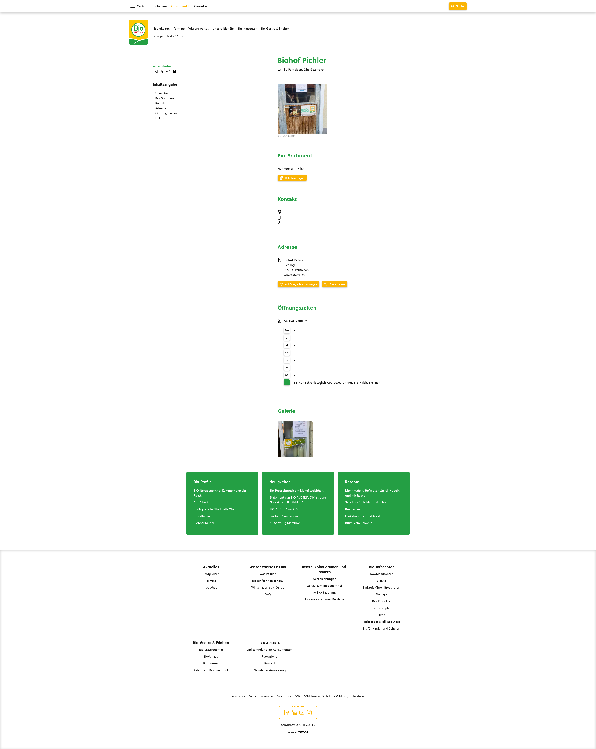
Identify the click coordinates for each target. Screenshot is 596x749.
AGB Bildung (340, 696)
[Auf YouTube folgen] (301, 712)
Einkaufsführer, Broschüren (381, 587)
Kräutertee (352, 509)
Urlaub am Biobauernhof (211, 670)
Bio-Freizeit (211, 663)
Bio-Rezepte (381, 608)
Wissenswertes (198, 29)
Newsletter (358, 696)
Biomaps (158, 36)
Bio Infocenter (247, 29)
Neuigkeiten (161, 29)
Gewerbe (200, 6)
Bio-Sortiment (165, 98)
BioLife (381, 581)
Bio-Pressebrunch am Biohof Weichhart (296, 491)
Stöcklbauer (202, 516)
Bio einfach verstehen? (267, 581)
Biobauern (160, 6)
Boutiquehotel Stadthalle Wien (215, 509)
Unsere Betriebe (324, 599)
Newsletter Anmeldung (270, 670)
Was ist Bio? (268, 574)
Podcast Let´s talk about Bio (381, 622)
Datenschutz (283, 696)
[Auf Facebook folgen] (287, 712)
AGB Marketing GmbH (317, 696)
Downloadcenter (381, 574)
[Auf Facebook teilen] (156, 71)
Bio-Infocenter (381, 567)
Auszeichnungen (324, 579)
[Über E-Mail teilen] (168, 71)
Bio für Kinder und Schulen (381, 628)
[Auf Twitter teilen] (162, 71)
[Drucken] (174, 71)
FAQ (268, 594)
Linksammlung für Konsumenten (270, 650)
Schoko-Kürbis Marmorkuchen (366, 502)
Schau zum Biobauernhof (324, 586)
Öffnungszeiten (166, 113)
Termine (179, 29)
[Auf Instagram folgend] (309, 712)
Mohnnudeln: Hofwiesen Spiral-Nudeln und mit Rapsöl (372, 493)
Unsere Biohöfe (223, 29)
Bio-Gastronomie (211, 650)
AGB (297, 696)
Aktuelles (211, 567)
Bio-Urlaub (211, 656)
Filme (381, 615)
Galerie (160, 118)
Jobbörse (211, 587)
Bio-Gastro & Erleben (275, 29)
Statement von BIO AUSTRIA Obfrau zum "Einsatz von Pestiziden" (297, 499)
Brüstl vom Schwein (358, 523)
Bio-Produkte (381, 601)
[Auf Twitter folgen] (294, 712)
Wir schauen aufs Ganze (267, 587)
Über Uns (161, 93)
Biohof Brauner (204, 523)
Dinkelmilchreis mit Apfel (362, 516)
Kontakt (160, 103)
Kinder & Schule (176, 36)
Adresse (160, 108)
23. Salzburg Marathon (285, 523)
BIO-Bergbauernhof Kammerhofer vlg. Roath (220, 493)
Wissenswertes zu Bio (267, 567)
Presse (252, 696)
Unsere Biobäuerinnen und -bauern (324, 569)
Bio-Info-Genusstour (283, 516)
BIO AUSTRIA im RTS (283, 509)
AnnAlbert (201, 502)
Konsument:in (180, 6)
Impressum (266, 696)
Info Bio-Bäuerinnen (325, 592)
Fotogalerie (269, 656)
